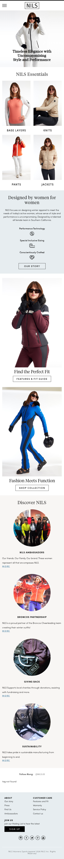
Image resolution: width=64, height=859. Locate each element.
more (6, 566)
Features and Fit (40, 801)
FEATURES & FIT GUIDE (32, 379)
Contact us (38, 813)
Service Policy (39, 809)
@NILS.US (40, 774)
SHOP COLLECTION (32, 488)
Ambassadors (11, 813)
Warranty (37, 805)
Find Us (7, 809)
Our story (8, 801)
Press (7, 805)
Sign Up (14, 829)
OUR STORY (32, 266)
